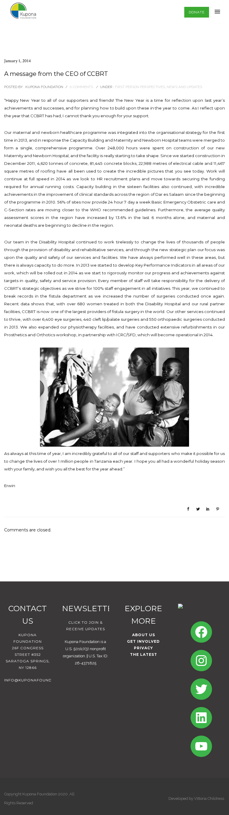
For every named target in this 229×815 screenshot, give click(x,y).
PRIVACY (143, 648)
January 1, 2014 (17, 61)
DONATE (197, 12)
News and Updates (184, 87)
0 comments (81, 87)
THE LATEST (143, 654)
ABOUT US (143, 635)
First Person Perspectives (139, 87)
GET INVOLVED (143, 641)
